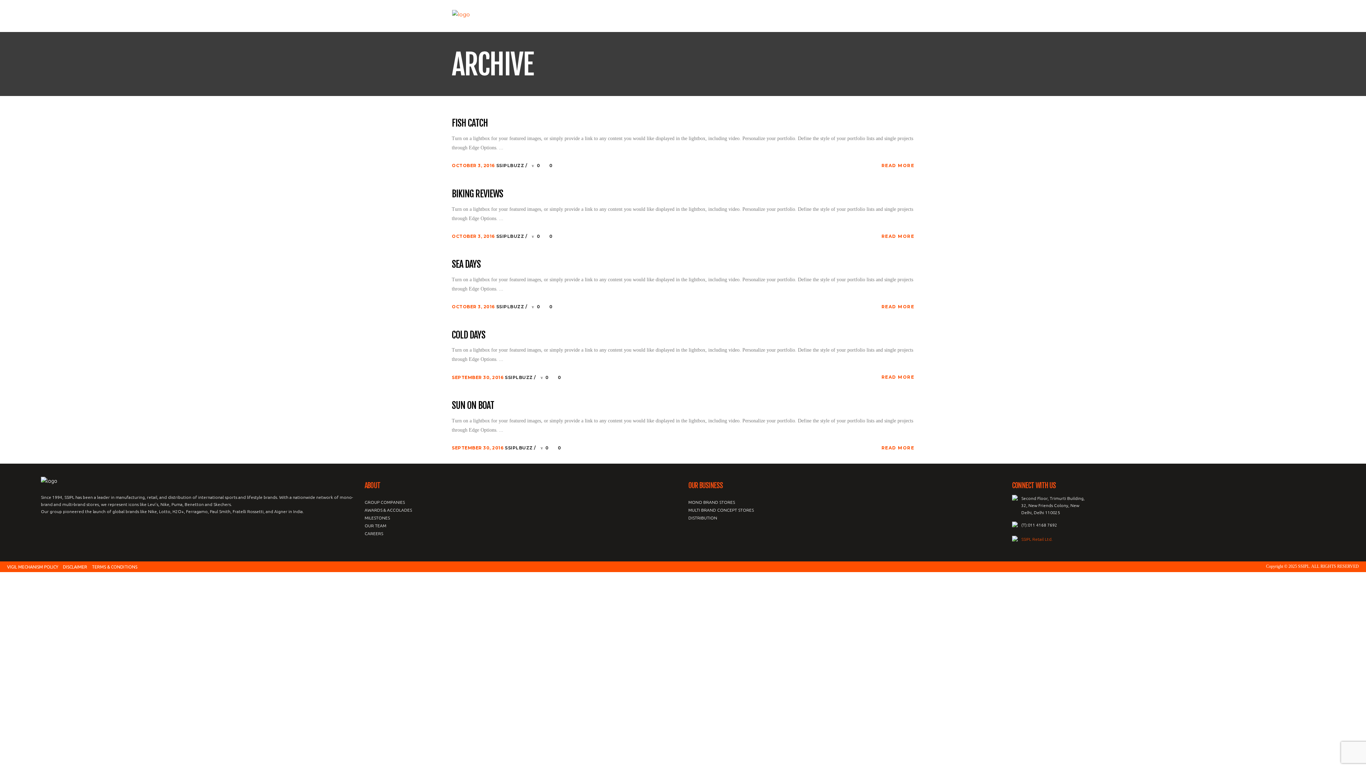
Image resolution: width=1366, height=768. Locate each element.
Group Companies (385, 502)
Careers (374, 533)
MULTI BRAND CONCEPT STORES (721, 510)
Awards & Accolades (388, 510)
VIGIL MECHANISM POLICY (32, 567)
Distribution (702, 518)
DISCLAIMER (75, 567)
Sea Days (466, 264)
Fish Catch (470, 123)
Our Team (375, 525)
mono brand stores (711, 502)
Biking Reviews (477, 194)
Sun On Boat (473, 405)
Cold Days (468, 335)
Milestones (377, 518)
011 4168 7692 (1042, 525)
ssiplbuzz (510, 165)
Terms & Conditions (114, 567)
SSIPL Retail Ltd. (1037, 539)
